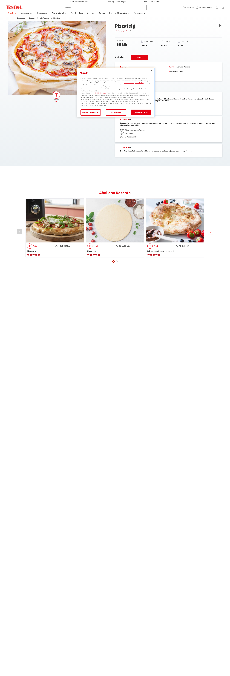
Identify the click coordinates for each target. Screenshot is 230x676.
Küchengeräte (26, 13)
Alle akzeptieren (141, 112)
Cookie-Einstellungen (90, 112)
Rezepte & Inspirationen (119, 13)
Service (102, 13)
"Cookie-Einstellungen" (99, 93)
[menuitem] (12, 13)
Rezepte (32, 18)
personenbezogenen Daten (134, 83)
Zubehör (90, 13)
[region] (116, 92)
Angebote (12, 13)
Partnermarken (140, 13)
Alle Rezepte (44, 18)
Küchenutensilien (59, 13)
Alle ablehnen (116, 112)
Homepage (21, 18)
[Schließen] (151, 70)
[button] (188, 7)
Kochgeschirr (42, 13)
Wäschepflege (77, 13)
